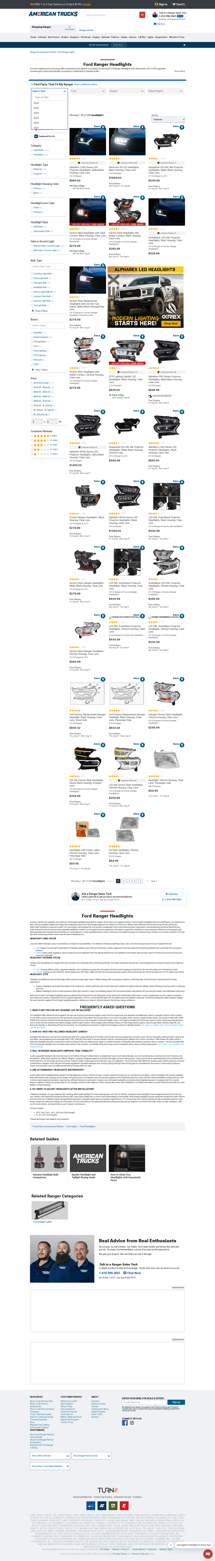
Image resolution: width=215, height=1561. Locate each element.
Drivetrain (86, 37)
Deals (33, 37)
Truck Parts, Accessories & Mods (47, 1126)
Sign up (176, 1402)
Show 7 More (41, 370)
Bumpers (74, 37)
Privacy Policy (160, 1407)
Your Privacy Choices (144, 1549)
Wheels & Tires (176, 37)
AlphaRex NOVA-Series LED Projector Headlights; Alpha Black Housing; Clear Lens (86, 454)
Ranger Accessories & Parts (43, 52)
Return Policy (66, 1406)
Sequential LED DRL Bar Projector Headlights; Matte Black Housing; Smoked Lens (126, 450)
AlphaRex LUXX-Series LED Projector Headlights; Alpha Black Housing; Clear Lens (86, 170)
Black (36, 193)
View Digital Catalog (39, 1427)
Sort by (155, 115)
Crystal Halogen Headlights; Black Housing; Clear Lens (86, 519)
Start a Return (67, 1404)
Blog (32, 1422)
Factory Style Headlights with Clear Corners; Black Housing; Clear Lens (87, 234)
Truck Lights (71, 1126)
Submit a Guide (98, 1404)
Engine (96, 37)
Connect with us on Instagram (132, 1423)
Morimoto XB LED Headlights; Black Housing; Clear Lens (124, 168)
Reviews (95, 1417)
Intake (124, 37)
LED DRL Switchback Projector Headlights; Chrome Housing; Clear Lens (127, 629)
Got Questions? (68, 1409)
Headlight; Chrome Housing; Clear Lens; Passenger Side (165, 781)
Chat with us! (67, 1414)
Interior (133, 37)
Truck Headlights (87, 1126)
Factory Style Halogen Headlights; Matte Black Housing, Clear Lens (86, 584)
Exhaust (106, 37)
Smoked (37, 212)
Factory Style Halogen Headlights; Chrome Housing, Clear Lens (86, 652)
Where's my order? (69, 1401)
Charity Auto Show (100, 1409)
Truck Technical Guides (40, 1414)
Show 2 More (41, 311)
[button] (159, 24)
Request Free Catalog (39, 1425)
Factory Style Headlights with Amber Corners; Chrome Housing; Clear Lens (86, 374)
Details (87, 4)
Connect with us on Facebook (125, 1423)
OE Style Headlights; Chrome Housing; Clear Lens (124, 851)
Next (153, 881)
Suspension (161, 37)
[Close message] (184, 45)
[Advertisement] (107, 1311)
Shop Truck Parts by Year (41, 1401)
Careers (95, 1406)
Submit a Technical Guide (41, 1417)
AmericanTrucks (103, 1497)
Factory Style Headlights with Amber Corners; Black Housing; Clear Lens (125, 236)
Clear (36, 207)
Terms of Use (67, 1422)
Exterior (115, 37)
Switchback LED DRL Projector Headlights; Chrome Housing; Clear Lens (166, 586)
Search (142, 15)
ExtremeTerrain (122, 1497)
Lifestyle (42, 37)
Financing (34, 1412)
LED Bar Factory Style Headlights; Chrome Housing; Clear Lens (126, 786)
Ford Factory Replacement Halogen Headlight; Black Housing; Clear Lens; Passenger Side (127, 717)
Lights (150, 37)
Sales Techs (96, 1414)
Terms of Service (140, 1554)
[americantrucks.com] (53, 14)
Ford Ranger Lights (66, 52)
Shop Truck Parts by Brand (42, 1409)
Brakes (65, 37)
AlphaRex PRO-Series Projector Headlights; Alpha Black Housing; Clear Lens (165, 379)
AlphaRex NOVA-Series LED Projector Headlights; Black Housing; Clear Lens (123, 520)
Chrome (37, 188)
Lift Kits (142, 37)
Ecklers (138, 1497)
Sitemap (105, 1549)
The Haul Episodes (38, 1419)
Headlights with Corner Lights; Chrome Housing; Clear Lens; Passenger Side (84, 853)
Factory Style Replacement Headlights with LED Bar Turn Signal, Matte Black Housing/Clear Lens (86, 305)
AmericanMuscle (82, 1497)
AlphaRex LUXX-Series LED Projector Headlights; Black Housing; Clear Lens (162, 450)
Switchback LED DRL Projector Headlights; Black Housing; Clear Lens (165, 240)
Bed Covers (54, 37)
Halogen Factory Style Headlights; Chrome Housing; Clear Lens (165, 716)
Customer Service (69, 1412)
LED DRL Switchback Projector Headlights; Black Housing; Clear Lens (165, 520)
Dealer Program (98, 1412)
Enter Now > (118, 45)
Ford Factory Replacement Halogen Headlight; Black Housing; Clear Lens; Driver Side (87, 717)
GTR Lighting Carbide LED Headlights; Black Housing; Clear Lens (126, 379)
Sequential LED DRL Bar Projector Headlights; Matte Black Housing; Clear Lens (165, 170)
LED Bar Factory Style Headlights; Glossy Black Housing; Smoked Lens (86, 783)
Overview (95, 1401)
